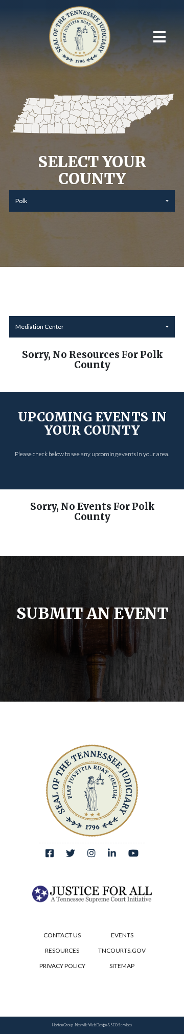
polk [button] (21, 201)
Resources (62, 950)
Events (122, 935)
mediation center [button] (39, 326)
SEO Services (121, 1025)
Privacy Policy (62, 966)
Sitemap (121, 966)
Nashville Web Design (91, 1025)
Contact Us (62, 935)
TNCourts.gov (122, 950)
